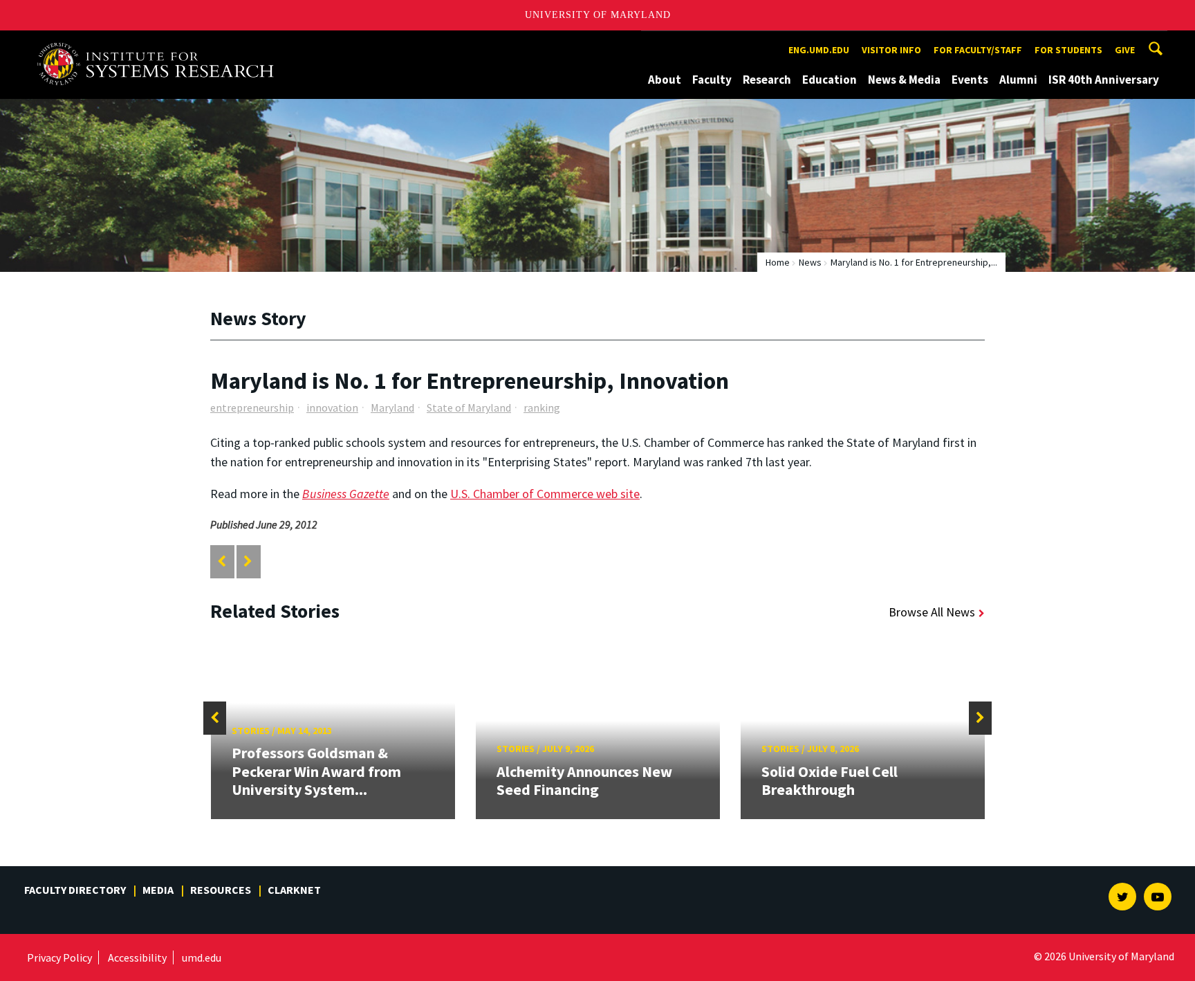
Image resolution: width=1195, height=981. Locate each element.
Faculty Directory (75, 890)
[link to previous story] (221, 561)
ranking (542, 407)
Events (970, 79)
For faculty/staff (978, 50)
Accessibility (137, 957)
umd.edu (201, 957)
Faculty (712, 79)
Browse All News (932, 612)
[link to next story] (247, 561)
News (810, 262)
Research (767, 79)
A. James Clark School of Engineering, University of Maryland (160, 43)
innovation (332, 407)
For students (1068, 50)
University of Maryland (598, 15)
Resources (220, 890)
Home (778, 262)
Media (158, 890)
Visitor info (891, 50)
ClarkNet (294, 890)
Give (1125, 50)
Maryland (392, 407)
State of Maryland (469, 407)
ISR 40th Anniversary (1103, 79)
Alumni (1018, 79)
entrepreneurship (252, 407)
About (664, 79)
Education (829, 79)
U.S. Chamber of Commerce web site (545, 494)
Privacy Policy (59, 957)
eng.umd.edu (818, 50)
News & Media (904, 79)
